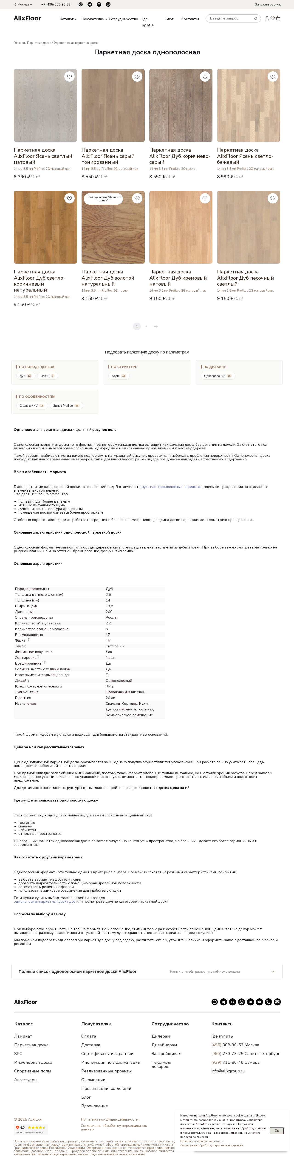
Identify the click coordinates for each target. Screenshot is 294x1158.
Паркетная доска (39, 43)
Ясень (47, 376)
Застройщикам (167, 1053)
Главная (19, 43)
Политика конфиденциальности (109, 1119)
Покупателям (92, 19)
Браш (118, 376)
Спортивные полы (32, 1071)
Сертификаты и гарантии (107, 1053)
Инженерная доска (33, 1062)
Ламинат (23, 1036)
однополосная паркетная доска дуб (44, 901)
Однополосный (217, 376)
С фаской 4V (31, 405)
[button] (268, 4)
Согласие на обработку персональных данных (114, 1127)
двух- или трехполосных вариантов (170, 486)
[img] (27, 18)
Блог (169, 19)
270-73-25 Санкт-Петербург (245, 1053)
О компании (93, 1080)
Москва (23, 4)
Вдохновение (94, 1106)
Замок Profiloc (65, 405)
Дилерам (161, 1036)
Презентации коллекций (106, 1088)
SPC (18, 1053)
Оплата (88, 1036)
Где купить (222, 1036)
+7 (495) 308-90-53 (55, 4)
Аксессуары (25, 1080)
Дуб (25, 376)
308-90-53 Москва (235, 1045)
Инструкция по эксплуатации (110, 1062)
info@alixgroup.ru (228, 1071)
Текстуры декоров (161, 1064)
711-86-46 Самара (235, 1062)
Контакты (190, 19)
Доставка (90, 1045)
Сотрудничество (123, 19)
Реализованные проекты (106, 1071)
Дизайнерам (164, 1045)
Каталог (67, 19)
